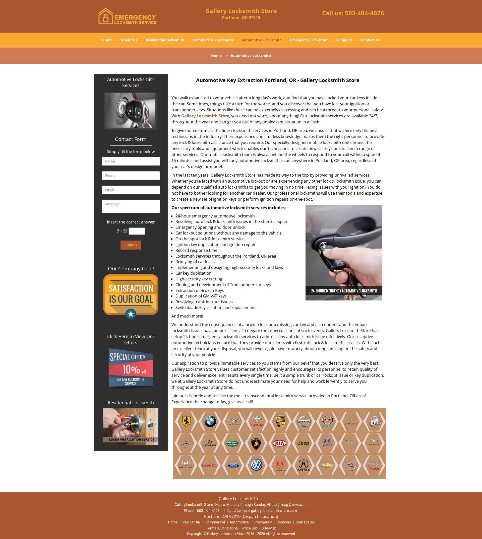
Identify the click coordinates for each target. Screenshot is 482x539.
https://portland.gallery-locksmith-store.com (260, 511)
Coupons (344, 40)
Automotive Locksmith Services (130, 82)
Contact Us (370, 40)
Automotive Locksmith (262, 40)
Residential (192, 522)
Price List (250, 528)
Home (107, 40)
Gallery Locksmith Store (205, 116)
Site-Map (269, 528)
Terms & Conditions (222, 528)
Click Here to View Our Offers (130, 339)
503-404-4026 (364, 13)
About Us (129, 40)
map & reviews (293, 505)
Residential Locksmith (165, 40)
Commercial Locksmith (213, 40)
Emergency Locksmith (309, 40)
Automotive (239, 522)
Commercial (215, 522)
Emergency (263, 522)
